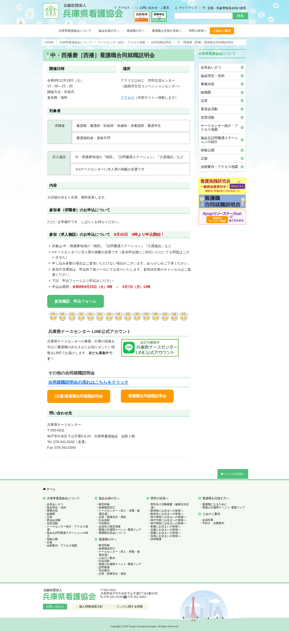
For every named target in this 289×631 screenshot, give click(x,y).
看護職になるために (214, 504)
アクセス (124, 7)
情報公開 (207, 150)
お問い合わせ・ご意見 (154, 7)
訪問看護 (104, 567)
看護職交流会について (112, 532)
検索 (240, 16)
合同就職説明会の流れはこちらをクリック (88, 382)
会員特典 (207, 519)
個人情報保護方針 (90, 606)
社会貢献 (104, 520)
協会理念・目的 (212, 76)
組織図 (206, 92)
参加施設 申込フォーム (75, 301)
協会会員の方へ (109, 498)
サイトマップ (188, 7)
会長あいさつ (211, 67)
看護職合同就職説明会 (147, 396)
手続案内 (104, 523)
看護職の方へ (108, 539)
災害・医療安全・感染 (112, 517)
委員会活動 (209, 109)
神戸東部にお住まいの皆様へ (168, 517)
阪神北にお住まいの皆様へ (166, 513)
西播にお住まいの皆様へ (165, 532)
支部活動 (207, 117)
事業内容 (207, 84)
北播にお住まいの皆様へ (165, 529)
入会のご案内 (107, 558)
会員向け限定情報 (110, 526)
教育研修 (104, 504)
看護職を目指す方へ (215, 498)
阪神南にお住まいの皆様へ (166, 510)
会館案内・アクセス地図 (219, 166)
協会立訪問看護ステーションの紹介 (219, 140)
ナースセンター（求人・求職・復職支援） (119, 512)
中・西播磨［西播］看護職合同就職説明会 (102, 55)
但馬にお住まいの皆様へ (165, 536)
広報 (204, 158)
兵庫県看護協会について (63, 498)
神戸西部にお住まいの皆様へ (168, 523)
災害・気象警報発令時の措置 (227, 7)
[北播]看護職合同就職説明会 (79, 396)
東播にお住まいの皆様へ (165, 526)
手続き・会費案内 (213, 523)
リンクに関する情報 (129, 606)
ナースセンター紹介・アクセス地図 (219, 127)
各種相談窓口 (107, 507)
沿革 (204, 101)
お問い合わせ (55, 606)
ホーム (50, 489)
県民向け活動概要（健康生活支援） (169, 506)
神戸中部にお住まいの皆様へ (168, 520)
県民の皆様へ (159, 498)
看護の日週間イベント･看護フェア (120, 529)
